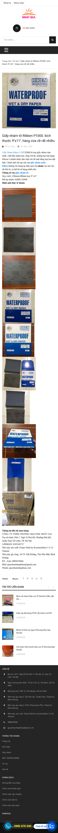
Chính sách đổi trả (9, 800)
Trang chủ (6, 61)
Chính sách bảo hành (10, 805)
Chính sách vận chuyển (11, 794)
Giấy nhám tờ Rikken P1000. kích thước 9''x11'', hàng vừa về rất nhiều (28, 138)
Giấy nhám (6, 752)
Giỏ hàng (27, 25)
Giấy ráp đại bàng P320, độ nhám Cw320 (34, 613)
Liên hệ (5, 769)
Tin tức (16, 61)
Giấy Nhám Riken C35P (13, 152)
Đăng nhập (19, 3)
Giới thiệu (6, 747)
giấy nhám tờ (21, 173)
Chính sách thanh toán (11, 788)
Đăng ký (7, 3)
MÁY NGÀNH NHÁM (10, 758)
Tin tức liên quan (13, 586)
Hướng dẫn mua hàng (11, 783)
